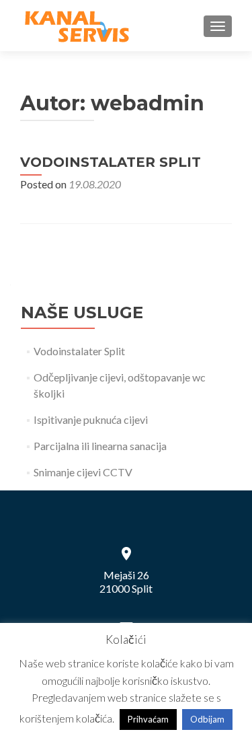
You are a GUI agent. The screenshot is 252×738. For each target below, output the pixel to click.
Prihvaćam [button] (148, 719)
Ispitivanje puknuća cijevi (91, 419)
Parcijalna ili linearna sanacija (100, 445)
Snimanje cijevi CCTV (83, 472)
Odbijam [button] (207, 719)
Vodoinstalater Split (110, 162)
